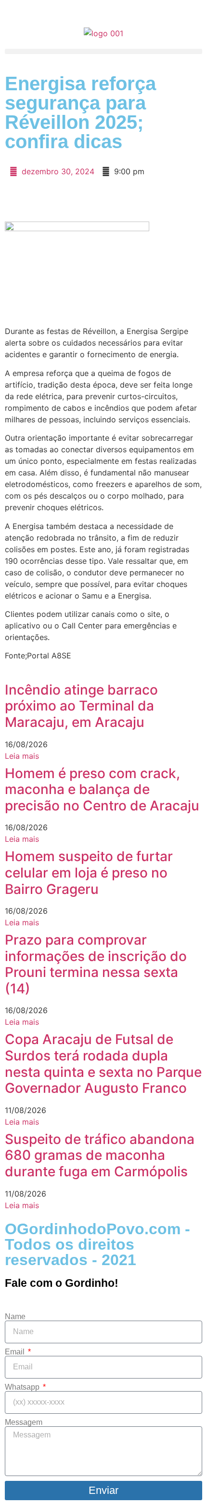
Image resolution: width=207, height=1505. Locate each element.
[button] (103, 51)
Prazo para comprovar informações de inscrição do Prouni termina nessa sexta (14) (96, 964)
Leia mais (22, 756)
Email (15, 1352)
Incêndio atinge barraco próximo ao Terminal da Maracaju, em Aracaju (81, 706)
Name (15, 1317)
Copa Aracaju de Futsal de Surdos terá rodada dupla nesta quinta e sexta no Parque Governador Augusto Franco (103, 1063)
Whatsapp (23, 1387)
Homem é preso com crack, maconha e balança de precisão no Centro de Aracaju (102, 789)
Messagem (23, 1422)
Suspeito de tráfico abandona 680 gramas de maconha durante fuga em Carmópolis (99, 1155)
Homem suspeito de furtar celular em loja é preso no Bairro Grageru (89, 872)
